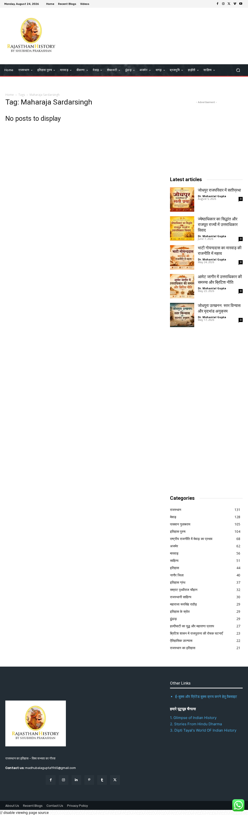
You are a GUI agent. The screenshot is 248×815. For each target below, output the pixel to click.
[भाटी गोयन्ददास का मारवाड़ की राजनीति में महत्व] (182, 257)
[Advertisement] (121, 35)
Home (9, 95)
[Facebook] (217, 4)
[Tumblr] (102, 780)
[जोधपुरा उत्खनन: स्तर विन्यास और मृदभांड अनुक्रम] (182, 315)
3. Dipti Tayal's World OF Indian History (203, 730)
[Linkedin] (76, 780)
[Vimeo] (235, 4)
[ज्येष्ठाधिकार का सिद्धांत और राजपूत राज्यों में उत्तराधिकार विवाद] (182, 228)
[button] (238, 70)
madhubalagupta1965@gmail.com (50, 768)
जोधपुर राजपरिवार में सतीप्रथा (219, 190)
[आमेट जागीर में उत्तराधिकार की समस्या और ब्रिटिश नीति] (182, 286)
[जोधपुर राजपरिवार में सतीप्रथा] (182, 199)
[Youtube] (241, 4)
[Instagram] (223, 4)
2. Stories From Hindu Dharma (196, 724)
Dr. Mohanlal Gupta (212, 196)
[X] (229, 4)
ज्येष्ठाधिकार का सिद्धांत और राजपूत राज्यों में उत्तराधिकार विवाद (218, 225)
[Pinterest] (89, 780)
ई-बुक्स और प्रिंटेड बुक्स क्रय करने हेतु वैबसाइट (206, 696)
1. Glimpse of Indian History (193, 717)
